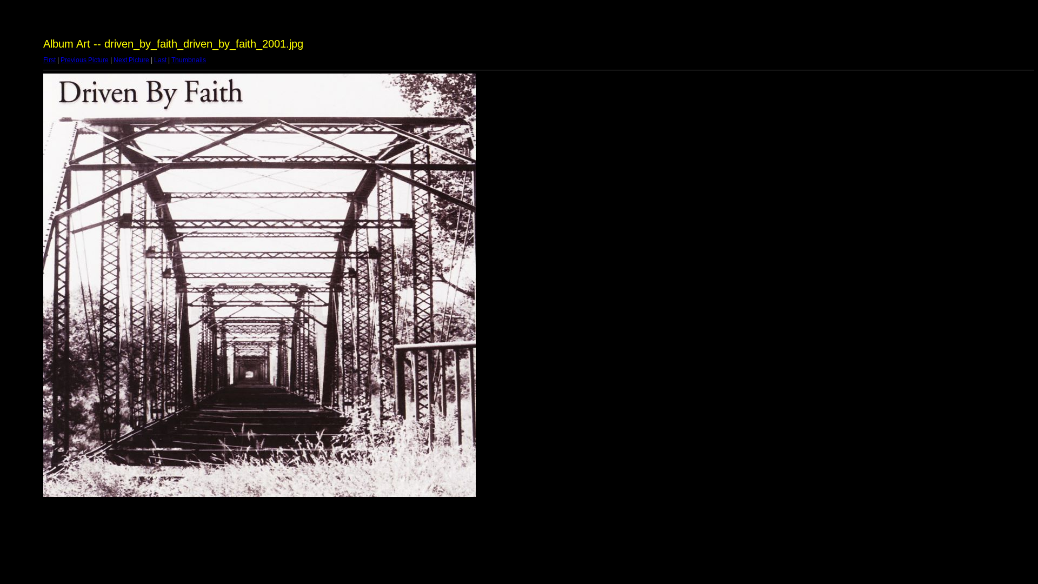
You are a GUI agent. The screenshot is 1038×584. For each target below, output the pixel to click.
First (49, 60)
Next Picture (131, 60)
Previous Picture (85, 60)
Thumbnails (188, 60)
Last (160, 60)
